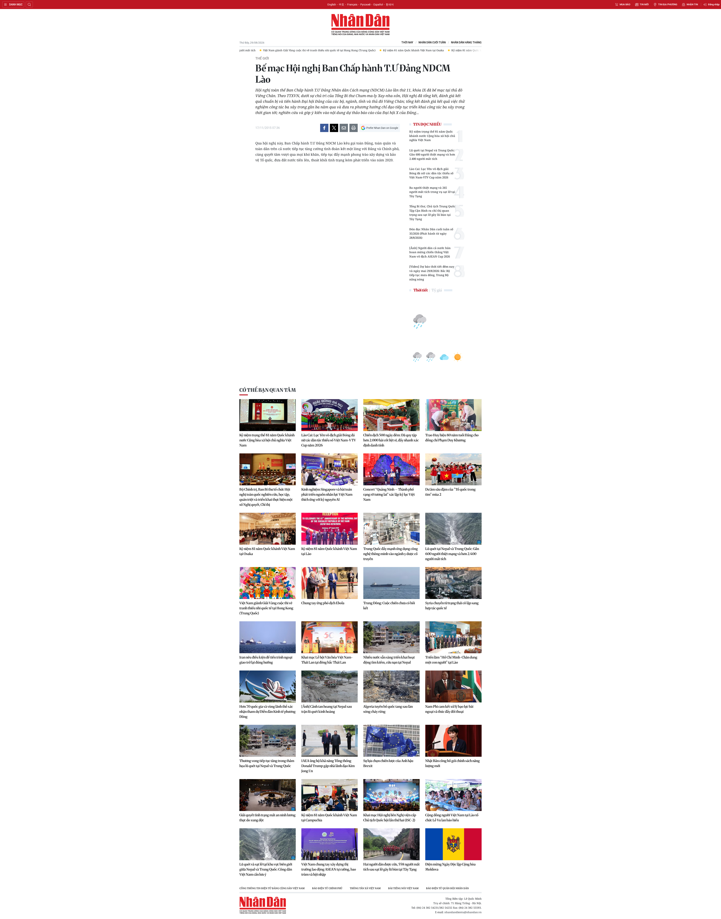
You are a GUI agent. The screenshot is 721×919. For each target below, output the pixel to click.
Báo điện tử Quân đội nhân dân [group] (447, 888)
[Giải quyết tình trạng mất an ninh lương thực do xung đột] (267, 795)
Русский (365, 4)
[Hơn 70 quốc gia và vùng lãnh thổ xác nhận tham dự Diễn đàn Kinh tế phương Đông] (267, 686)
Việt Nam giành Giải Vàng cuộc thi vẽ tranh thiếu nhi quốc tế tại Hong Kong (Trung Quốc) (266, 608)
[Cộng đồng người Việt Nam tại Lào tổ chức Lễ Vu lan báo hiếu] (453, 795)
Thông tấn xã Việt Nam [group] (365, 888)
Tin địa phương (667, 4)
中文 (341, 4)
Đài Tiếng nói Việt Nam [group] (403, 888)
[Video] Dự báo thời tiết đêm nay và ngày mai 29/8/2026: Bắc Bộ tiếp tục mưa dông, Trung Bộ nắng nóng (431, 273)
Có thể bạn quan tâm (267, 390)
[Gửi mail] (344, 128)
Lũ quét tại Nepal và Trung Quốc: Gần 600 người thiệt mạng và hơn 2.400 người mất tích (432, 154)
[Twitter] (334, 128)
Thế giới (262, 58)
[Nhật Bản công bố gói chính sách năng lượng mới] (453, 741)
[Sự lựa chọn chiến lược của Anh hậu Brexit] (391, 741)
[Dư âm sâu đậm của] (453, 469)
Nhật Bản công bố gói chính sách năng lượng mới (452, 763)
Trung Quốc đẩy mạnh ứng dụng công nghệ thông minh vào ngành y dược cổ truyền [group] (446, 50)
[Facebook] (324, 128)
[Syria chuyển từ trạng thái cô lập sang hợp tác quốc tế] (453, 583)
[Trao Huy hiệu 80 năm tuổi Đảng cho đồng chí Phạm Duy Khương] (453, 415)
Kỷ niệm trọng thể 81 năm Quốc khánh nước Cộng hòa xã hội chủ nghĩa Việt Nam (432, 136)
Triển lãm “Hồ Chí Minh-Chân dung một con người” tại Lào (451, 660)
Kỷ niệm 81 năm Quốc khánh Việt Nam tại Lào (329, 551)
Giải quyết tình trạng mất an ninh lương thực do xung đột (267, 817)
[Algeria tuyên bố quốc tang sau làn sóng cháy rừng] (391, 686)
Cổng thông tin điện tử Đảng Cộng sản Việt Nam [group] (272, 888)
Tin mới (644, 4)
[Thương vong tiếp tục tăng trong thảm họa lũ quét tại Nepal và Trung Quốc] (267, 741)
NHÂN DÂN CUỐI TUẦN (432, 42)
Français (352, 4)
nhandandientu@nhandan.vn (463, 912)
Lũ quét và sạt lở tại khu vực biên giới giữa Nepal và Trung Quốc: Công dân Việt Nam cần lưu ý (265, 869)
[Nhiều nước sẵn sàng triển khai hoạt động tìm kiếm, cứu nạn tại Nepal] (391, 637)
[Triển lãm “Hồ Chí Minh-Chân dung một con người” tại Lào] (453, 637)
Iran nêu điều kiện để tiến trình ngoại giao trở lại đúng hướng (265, 660)
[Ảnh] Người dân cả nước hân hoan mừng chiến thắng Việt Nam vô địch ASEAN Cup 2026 (430, 252)
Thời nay (407, 42)
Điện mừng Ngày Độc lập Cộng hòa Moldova (450, 866)
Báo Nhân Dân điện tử (360, 25)
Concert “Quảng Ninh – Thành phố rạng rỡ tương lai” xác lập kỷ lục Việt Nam (389, 494)
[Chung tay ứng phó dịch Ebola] (329, 583)
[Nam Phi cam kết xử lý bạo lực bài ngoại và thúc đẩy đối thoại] (453, 686)
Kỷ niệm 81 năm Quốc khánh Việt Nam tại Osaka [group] (289, 50)
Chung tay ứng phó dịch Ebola (322, 603)
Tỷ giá (436, 290)
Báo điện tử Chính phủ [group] (327, 888)
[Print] (353, 128)
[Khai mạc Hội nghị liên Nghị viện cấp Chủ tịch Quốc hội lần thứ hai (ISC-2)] (391, 795)
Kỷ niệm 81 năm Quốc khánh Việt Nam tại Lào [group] (356, 50)
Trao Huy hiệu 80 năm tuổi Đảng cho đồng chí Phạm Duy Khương (452, 437)
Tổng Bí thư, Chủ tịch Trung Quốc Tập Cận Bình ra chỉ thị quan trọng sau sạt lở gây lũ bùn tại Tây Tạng (432, 212)
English (331, 4)
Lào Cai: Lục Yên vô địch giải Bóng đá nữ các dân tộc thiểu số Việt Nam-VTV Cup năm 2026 (431, 173)
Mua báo (625, 4)
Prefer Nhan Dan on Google (382, 127)
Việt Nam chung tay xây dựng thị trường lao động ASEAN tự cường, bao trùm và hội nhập (328, 869)
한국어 (390, 4)
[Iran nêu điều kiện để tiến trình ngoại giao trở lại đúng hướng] (267, 637)
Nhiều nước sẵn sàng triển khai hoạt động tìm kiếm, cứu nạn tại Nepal (389, 660)
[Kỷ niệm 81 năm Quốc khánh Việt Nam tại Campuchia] (329, 795)
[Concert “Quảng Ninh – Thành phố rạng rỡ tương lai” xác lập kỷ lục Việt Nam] (391, 469)
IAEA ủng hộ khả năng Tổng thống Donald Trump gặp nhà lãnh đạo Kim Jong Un (328, 766)
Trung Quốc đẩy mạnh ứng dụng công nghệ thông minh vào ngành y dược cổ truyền (390, 554)
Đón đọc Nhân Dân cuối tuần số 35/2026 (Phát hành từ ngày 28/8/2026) (431, 233)
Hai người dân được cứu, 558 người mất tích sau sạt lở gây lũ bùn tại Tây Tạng (391, 866)
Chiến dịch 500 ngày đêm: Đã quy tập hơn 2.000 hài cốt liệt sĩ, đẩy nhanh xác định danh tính (391, 440)
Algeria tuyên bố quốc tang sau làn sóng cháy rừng (388, 709)
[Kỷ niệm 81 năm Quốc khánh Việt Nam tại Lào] (329, 529)
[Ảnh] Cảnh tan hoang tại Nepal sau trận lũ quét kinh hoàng (326, 709)
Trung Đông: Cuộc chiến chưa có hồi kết (389, 605)
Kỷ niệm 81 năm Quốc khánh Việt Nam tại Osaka (267, 551)
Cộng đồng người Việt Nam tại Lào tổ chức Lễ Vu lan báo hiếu (451, 817)
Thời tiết (420, 290)
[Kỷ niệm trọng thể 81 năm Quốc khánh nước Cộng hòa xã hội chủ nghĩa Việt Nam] (267, 415)
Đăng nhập (713, 4)
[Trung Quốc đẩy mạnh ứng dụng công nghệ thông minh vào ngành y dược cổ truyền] (391, 529)
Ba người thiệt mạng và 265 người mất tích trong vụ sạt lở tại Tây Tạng (432, 192)
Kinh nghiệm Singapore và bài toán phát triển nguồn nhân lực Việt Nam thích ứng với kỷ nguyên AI (326, 494)
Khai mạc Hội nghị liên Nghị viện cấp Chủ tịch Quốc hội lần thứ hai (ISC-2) (389, 817)
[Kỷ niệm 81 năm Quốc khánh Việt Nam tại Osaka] (267, 529)
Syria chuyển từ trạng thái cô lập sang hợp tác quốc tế (452, 605)
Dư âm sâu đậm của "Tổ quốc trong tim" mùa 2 (450, 492)
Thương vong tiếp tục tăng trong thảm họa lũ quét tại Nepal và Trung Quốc (266, 763)
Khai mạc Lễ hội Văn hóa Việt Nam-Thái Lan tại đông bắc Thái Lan (327, 660)
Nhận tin (692, 4)
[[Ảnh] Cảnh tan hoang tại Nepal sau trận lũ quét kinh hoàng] (329, 686)
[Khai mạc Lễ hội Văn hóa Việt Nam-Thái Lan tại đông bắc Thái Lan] (329, 637)
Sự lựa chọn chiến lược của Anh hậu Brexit (388, 763)
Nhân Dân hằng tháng (466, 42)
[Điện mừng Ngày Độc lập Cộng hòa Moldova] (453, 844)
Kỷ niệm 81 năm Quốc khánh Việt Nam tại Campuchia (329, 817)
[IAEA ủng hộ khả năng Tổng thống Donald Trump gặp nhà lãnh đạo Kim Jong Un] (329, 741)
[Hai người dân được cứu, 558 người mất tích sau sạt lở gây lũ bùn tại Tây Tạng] (391, 844)
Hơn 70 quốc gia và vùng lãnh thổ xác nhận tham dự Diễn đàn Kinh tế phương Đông (267, 711)
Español (378, 4)
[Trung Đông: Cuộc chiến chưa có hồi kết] (391, 583)
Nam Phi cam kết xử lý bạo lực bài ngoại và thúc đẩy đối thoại (449, 709)
